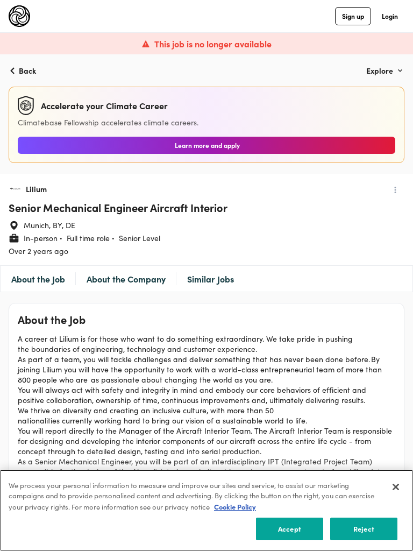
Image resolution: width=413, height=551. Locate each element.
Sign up (353, 16)
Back (27, 70)
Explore (379, 70)
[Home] (19, 16)
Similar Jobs (210, 279)
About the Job (38, 279)
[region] (206, 510)
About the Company (126, 279)
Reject (363, 528)
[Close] (396, 487)
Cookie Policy (235, 506)
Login (390, 16)
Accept (289, 528)
